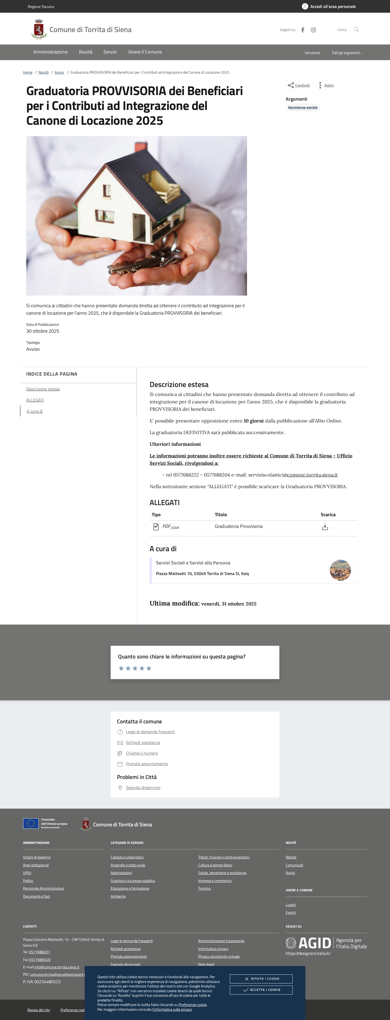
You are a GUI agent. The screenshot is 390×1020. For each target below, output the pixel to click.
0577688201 (39, 952)
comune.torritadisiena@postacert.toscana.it (64, 974)
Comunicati (294, 865)
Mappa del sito (38, 1010)
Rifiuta (265, 978)
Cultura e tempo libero (215, 865)
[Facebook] (300, 29)
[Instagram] (311, 29)
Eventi (291, 912)
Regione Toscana (41, 6)
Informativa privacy (213, 949)
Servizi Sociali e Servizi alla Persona (193, 562)
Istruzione (312, 52)
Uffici (27, 873)
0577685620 (39, 960)
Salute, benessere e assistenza (222, 873)
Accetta (265, 989)
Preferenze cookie (193, 1004)
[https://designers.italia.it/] (326, 943)
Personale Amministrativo (43, 888)
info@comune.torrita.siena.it (56, 967)
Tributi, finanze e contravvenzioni (223, 857)
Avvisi (59, 72)
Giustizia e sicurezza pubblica (133, 881)
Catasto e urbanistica (127, 857)
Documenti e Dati (36, 896)
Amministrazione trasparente (221, 941)
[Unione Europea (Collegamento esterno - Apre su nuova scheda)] (46, 824)
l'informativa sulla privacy (172, 1009)
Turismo (204, 888)
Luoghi (291, 905)
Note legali (206, 964)
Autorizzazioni (121, 873)
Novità (43, 72)
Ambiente (118, 896)
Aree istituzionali (36, 865)
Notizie (291, 857)
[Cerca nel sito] (356, 29)
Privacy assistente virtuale (219, 956)
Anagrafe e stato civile (128, 865)
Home (27, 72)
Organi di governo (36, 857)
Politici (28, 881)
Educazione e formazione (130, 888)
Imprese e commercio (215, 881)
